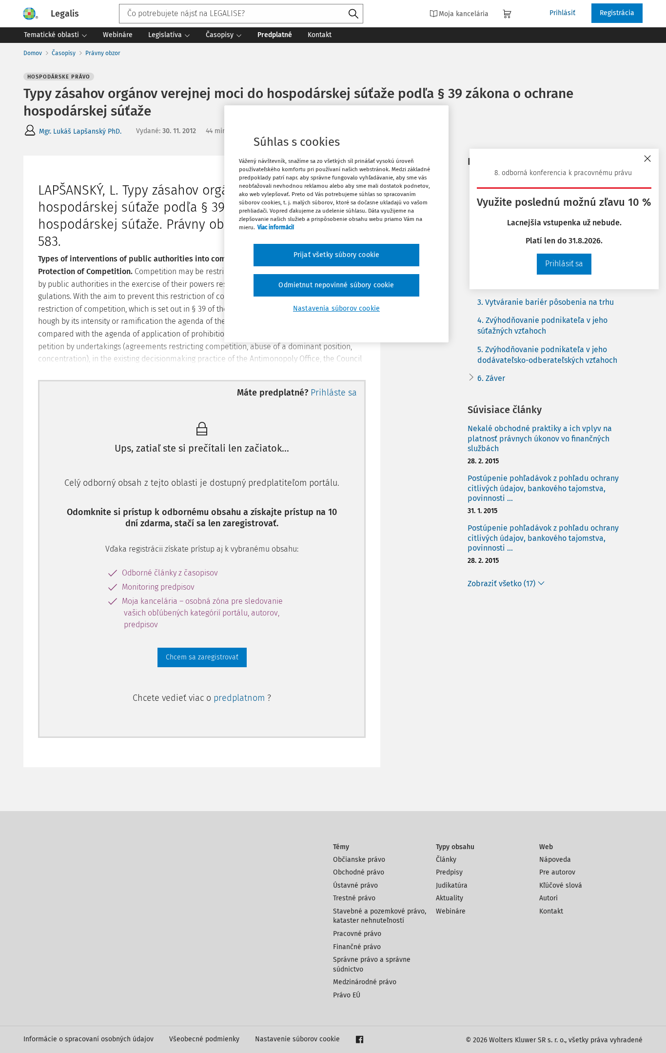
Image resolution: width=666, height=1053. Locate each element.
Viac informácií (275, 227)
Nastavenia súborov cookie (336, 308)
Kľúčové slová (560, 885)
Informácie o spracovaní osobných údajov (88, 1039)
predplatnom (240, 698)
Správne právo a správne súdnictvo (372, 964)
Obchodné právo (358, 872)
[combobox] (241, 13)
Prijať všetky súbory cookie (336, 255)
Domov (32, 53)
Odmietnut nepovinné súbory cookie (336, 285)
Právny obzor (102, 53)
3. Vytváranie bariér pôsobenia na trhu (545, 302)
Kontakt (551, 911)
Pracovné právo (357, 934)
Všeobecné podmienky (204, 1039)
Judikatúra (452, 885)
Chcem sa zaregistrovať (202, 657)
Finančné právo (357, 947)
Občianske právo (359, 859)
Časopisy (64, 53)
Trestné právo (354, 898)
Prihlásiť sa (564, 263)
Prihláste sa (334, 392)
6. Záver (491, 378)
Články (446, 859)
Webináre (451, 911)
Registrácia (617, 13)
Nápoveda (555, 859)
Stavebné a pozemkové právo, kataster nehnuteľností (379, 916)
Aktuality (449, 898)
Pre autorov (557, 872)
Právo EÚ (346, 995)
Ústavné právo (355, 885)
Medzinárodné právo (364, 982)
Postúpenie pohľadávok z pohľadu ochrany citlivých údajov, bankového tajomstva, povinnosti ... (543, 488)
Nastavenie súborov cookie (297, 1039)
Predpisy (449, 872)
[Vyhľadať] (353, 14)
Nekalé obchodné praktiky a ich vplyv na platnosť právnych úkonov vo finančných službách (540, 439)
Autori (548, 898)
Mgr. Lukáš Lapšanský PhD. (80, 131)
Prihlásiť (562, 13)
